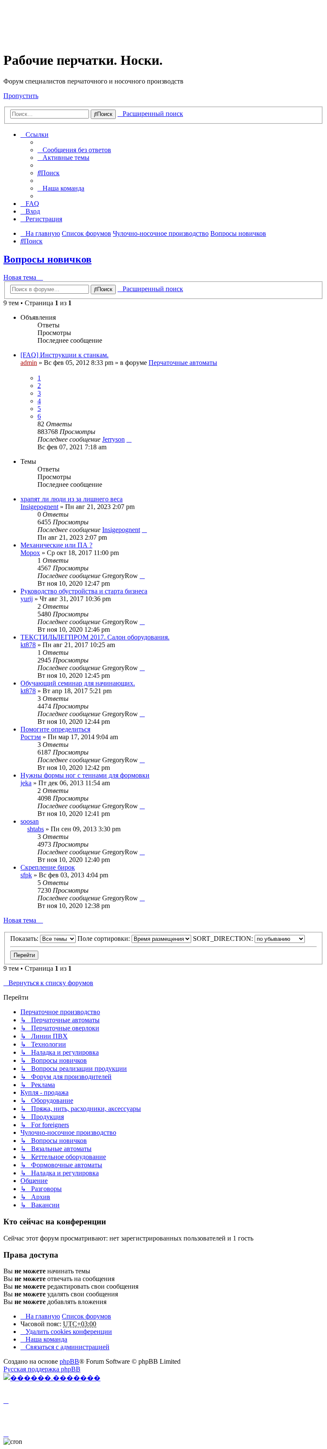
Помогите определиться (55, 729)
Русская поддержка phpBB (41, 1369)
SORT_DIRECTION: (224, 938)
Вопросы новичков (47, 259)
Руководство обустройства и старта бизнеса (83, 591)
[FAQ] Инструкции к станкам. (64, 355)
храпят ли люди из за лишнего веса (71, 499)
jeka (26, 783)
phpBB (69, 1361)
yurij (26, 598)
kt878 (28, 644)
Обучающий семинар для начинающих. (77, 683)
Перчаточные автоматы (183, 362)
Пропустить (20, 95)
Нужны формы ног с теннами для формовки (84, 775)
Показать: (25, 938)
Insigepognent (39, 506)
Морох (30, 552)
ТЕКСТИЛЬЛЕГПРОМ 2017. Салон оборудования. (94, 637)
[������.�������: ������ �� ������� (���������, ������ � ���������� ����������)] (51, 1377)
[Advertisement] (158, 22)
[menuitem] (74, 149)
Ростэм (30, 736)
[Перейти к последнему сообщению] (129, 439)
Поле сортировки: (104, 938)
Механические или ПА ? (56, 545)
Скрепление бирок (47, 867)
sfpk (26, 875)
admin (28, 362)
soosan (29, 821)
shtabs (35, 829)
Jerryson (113, 439)
